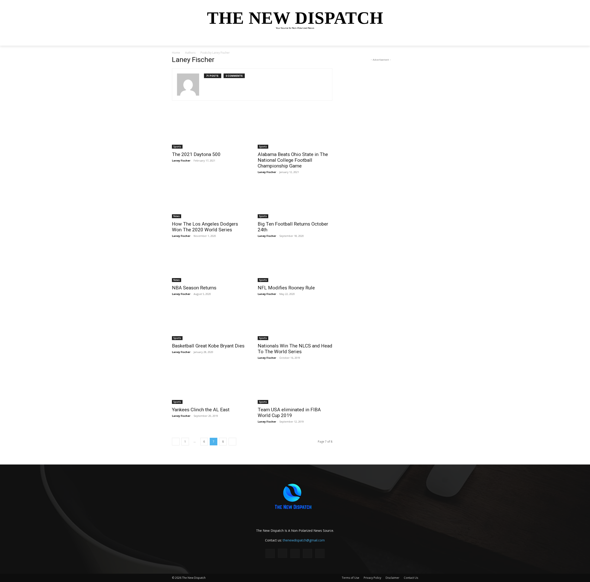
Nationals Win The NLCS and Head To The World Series (295, 348)
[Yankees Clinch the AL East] (209, 385)
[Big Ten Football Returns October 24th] (295, 199)
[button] (412, 40)
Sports (177, 146)
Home (176, 53)
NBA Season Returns (194, 288)
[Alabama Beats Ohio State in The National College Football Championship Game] (295, 130)
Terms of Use (350, 578)
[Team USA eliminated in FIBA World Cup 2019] (295, 385)
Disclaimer (392, 578)
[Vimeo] (319, 553)
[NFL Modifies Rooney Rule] (295, 263)
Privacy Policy (372, 578)
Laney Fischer (181, 160)
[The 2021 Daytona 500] (209, 130)
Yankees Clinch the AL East (201, 409)
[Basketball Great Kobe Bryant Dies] (209, 321)
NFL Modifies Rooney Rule (286, 288)
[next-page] (232, 441)
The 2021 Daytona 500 (196, 154)
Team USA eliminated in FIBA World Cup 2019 (289, 412)
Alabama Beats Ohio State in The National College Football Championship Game (293, 160)
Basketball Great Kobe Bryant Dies (208, 346)
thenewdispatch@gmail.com (304, 540)
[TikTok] (295, 553)
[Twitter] (307, 553)
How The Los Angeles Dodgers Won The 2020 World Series (205, 226)
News (176, 216)
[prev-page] (176, 441)
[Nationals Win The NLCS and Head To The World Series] (295, 321)
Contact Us (411, 578)
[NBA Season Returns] (209, 263)
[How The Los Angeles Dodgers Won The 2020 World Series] (209, 199)
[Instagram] (282, 553)
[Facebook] (270, 553)
